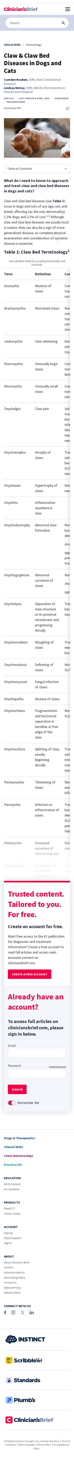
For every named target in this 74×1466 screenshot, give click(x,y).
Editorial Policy (12, 1287)
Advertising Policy (14, 1277)
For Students (11, 1189)
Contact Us (10, 1282)
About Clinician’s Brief (16, 1262)
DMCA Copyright (27, 1444)
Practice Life (13, 1165)
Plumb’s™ (9, 1208)
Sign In (8, 1243)
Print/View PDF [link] (12, 108)
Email (12, 1045)
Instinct (55, 1441)
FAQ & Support (12, 1238)
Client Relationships (18, 1156)
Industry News (12, 1292)
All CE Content (12, 1184)
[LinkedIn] (32, 1312)
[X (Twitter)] (22, 1312)
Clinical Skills (13, 1147)
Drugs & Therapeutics (19, 1138)
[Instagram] (13, 1312)
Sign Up (8, 1233)
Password (14, 1066)
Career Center (12, 1213)
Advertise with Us (14, 1272)
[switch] (12, 1102)
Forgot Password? (57, 1066)
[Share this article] (67, 108)
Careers (8, 1267)
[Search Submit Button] (63, 23)
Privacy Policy (44, 1444)
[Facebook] (5, 1312)
